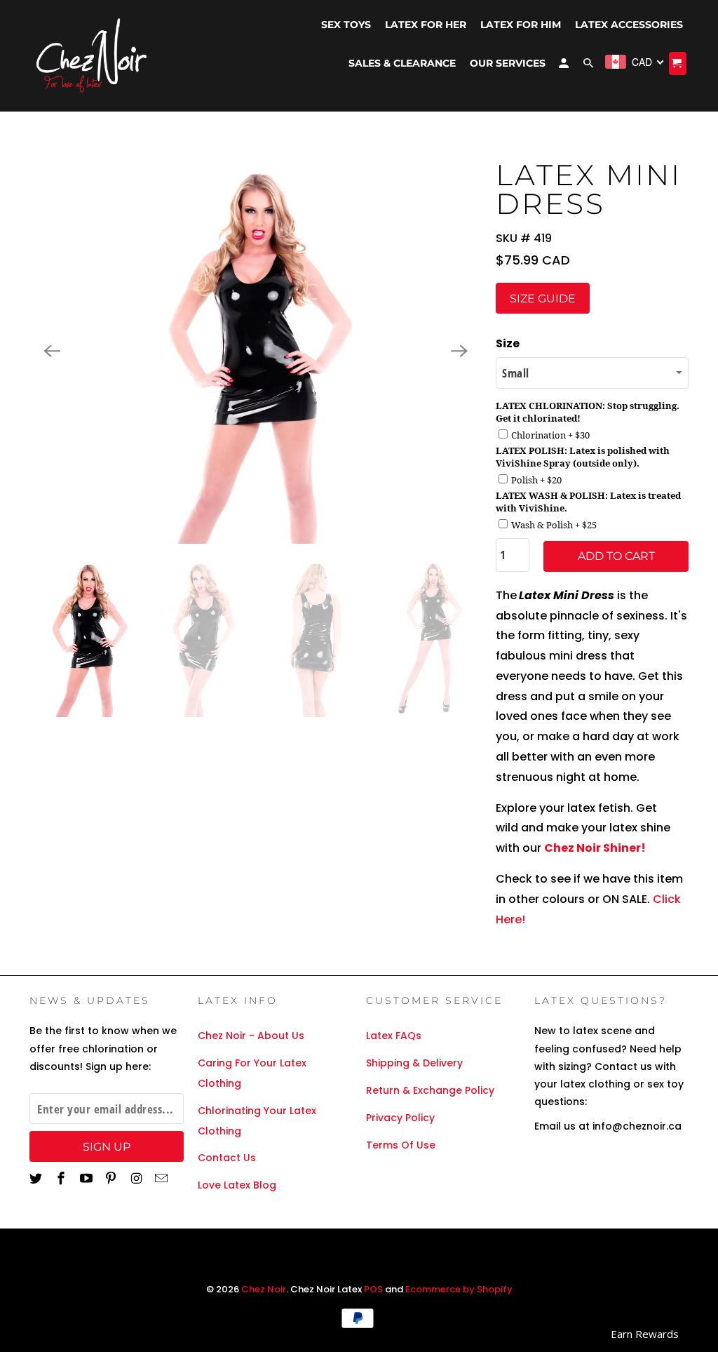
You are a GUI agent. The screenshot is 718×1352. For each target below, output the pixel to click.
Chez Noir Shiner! (595, 848)
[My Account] (565, 66)
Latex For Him (520, 24)
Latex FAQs (393, 1036)
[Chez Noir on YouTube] (87, 1178)
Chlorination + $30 (550, 435)
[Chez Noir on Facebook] (62, 1178)
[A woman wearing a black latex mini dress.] (255, 351)
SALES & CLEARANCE (402, 63)
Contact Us (227, 1158)
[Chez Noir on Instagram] (137, 1178)
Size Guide (543, 298)
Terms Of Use (400, 1145)
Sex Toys (346, 24)
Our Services (508, 63)
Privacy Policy (400, 1118)
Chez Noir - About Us (251, 1036)
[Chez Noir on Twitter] (37, 1178)
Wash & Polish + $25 (554, 524)
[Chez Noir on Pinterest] (112, 1178)
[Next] (459, 350)
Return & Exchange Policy (430, 1090)
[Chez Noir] (92, 56)
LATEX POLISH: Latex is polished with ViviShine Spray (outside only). (583, 456)
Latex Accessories (629, 24)
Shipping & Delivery (414, 1063)
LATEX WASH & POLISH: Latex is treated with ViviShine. (588, 501)
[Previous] (51, 350)
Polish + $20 (536, 480)
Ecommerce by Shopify (459, 1289)
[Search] (589, 66)
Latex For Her (425, 24)
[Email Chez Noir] (162, 1178)
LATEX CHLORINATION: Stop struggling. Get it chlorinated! (587, 411)
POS (373, 1289)
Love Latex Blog (237, 1185)
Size (508, 343)
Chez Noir (263, 1289)
